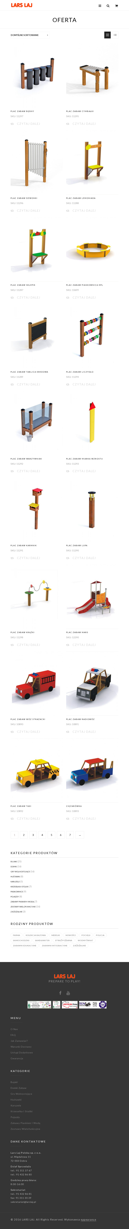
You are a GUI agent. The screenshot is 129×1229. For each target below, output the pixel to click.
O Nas (14, 1029)
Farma (16, 935)
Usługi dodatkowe (22, 1052)
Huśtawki (15, 876)
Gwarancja (17, 1058)
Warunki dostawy (21, 1046)
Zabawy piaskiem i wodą (22, 902)
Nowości (71, 935)
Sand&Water (42, 940)
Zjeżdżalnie (16, 912)
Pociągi (85, 935)
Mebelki (55, 935)
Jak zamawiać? (19, 1040)
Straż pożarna (63, 940)
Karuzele (15, 881)
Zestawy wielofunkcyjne (23, 907)
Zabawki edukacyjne (24, 945)
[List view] (115, 35)
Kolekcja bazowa (36, 935)
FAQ (13, 1035)
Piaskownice (17, 892)
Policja (100, 935)
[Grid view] (107, 35)
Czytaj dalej (28, 123)
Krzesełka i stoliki (19, 886)
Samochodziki (21, 940)
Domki (14, 866)
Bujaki (14, 861)
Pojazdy (15, 897)
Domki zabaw (19, 1087)
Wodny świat (85, 940)
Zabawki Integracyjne (54, 945)
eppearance (88, 1219)
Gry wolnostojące (20, 871)
